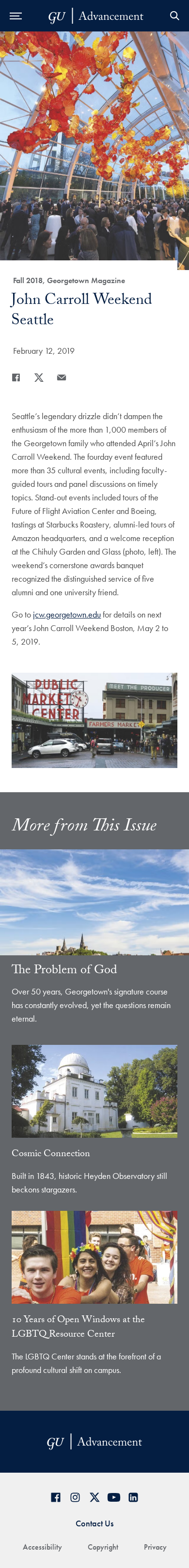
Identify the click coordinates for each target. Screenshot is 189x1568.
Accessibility (42, 1547)
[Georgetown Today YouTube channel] (114, 1497)
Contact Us (94, 1523)
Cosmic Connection (51, 1154)
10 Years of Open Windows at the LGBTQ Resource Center (78, 1327)
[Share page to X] (39, 377)
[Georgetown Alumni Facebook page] (55, 1497)
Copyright (103, 1547)
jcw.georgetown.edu (67, 614)
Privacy (155, 1547)
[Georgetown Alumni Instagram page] (75, 1497)
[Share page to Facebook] (16, 377)
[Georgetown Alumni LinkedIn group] (133, 1497)
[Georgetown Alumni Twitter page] (94, 1497)
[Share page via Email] (61, 377)
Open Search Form (174, 15)
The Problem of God (64, 971)
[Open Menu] (16, 15)
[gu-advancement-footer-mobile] (95, 16)
